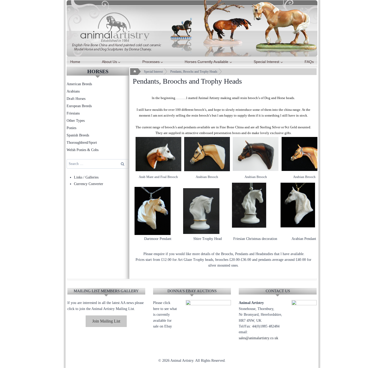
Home (75, 62)
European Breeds (79, 106)
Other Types (76, 121)
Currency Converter (88, 184)
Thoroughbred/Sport (82, 143)
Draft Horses (76, 99)
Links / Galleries (86, 177)
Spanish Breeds (78, 135)
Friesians (73, 113)
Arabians (73, 91)
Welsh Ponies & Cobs (82, 150)
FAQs (309, 62)
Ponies (71, 128)
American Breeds (79, 84)
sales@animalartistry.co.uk (258, 338)
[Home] (134, 71)
